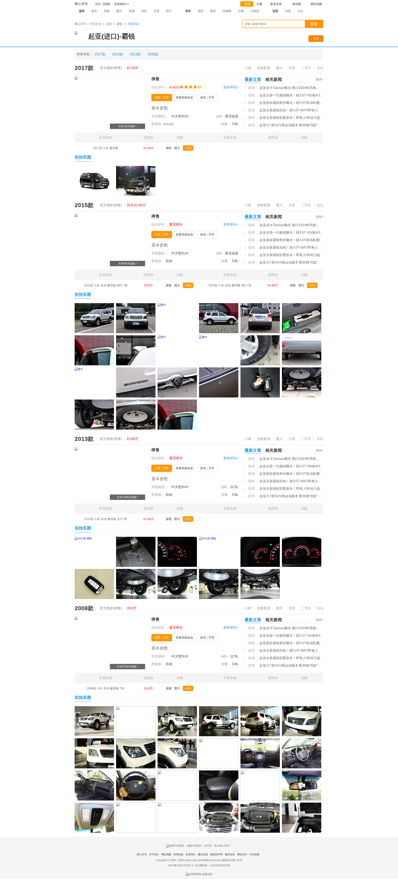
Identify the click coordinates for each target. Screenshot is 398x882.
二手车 (306, 68)
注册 (259, 4)
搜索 (314, 24)
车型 (156, 11)
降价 (213, 11)
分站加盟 (254, 854)
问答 (288, 11)
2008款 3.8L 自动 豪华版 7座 (105, 688)
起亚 (109, 24)
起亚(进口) (103, 36)
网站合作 (242, 854)
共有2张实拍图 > (127, 126)
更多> (319, 79)
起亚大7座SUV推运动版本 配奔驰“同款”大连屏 (294, 125)
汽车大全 (96, 24)
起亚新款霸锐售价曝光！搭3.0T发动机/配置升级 (295, 102)
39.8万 (148, 285)
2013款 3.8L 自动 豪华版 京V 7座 (105, 519)
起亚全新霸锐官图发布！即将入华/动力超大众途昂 (296, 117)
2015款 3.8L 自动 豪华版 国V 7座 (229, 285)
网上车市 (81, 4)
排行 (169, 11)
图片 (119, 11)
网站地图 (166, 854)
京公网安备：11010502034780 (212, 865)
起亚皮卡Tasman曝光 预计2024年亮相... (289, 88)
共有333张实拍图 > (127, 666)
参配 (169, 148)
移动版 (296, 4)
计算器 (254, 11)
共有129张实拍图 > (127, 497)
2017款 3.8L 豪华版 (105, 148)
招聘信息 (178, 854)
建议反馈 (203, 854)
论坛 (300, 11)
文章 (292, 68)
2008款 (153, 54)
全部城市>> (121, 4)
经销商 (227, 11)
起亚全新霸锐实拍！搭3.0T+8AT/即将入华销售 (294, 110)
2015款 (117, 54)
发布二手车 (207, 97)
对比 (144, 11)
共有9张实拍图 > (127, 263)
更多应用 (276, 4)
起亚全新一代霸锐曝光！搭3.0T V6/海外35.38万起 (296, 95)
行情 (241, 11)
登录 (247, 4)
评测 (132, 11)
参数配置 (263, 68)
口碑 (248, 68)
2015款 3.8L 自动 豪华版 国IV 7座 (106, 285)
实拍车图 (83, 157)
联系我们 (191, 854)
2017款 (100, 54)
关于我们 (154, 854)
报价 (201, 11)
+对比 (188, 148)
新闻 (251, 88)
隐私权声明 (216, 854)
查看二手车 (161, 97)
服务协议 (230, 854)
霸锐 (119, 24)
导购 (107, 11)
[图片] (94, 181)
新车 (94, 11)
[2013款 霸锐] (94, 552)
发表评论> (230, 87)
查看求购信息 (184, 97)
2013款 (135, 54)
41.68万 (148, 148)
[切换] (106, 4)
